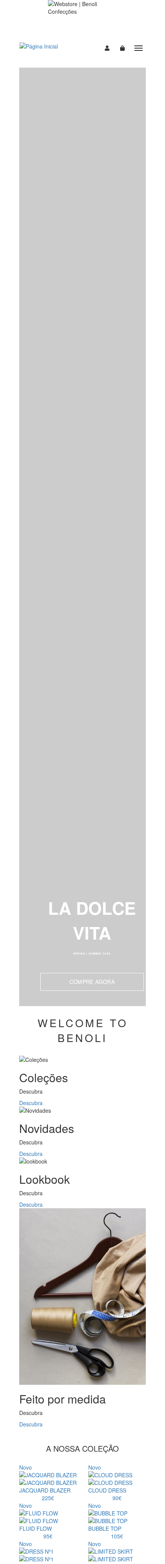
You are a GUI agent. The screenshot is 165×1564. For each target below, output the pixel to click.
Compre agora (92, 981)
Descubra (31, 1103)
